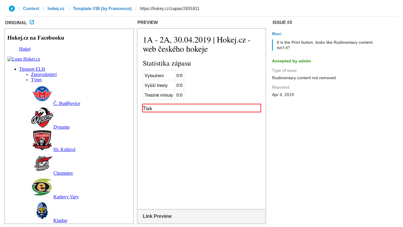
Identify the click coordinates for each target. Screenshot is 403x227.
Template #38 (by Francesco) (102, 8)
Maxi (276, 33)
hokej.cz (56, 8)
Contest (31, 8)
